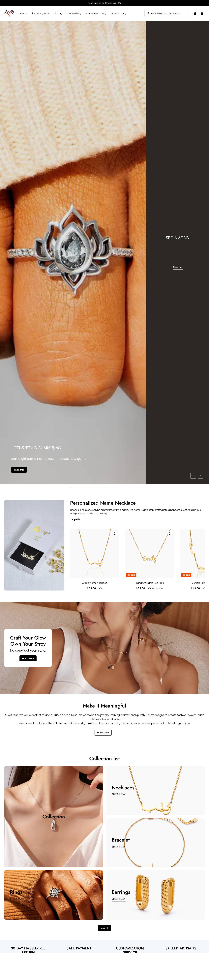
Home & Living (74, 13)
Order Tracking (118, 13)
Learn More (28, 658)
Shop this (19, 469)
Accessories (91, 13)
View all (104, 928)
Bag (104, 13)
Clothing (58, 13)
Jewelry (23, 13)
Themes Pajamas (40, 13)
